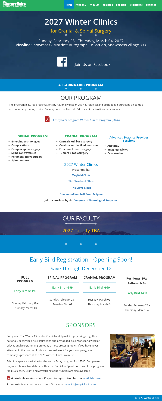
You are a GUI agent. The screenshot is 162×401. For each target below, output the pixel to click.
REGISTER (108, 5)
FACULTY (95, 5)
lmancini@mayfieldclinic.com (81, 384)
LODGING (121, 5)
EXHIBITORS (136, 5)
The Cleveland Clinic (81, 181)
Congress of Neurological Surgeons (95, 200)
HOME (69, 5)
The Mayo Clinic (81, 188)
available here (91, 378)
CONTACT (151, 5)
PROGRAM (81, 5)
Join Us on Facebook (92, 64)
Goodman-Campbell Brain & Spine (81, 194)
